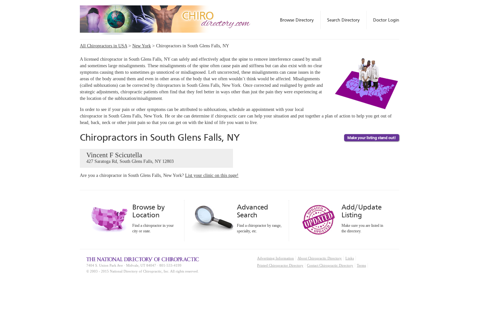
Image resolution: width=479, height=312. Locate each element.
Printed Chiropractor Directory (280, 265)
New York (141, 45)
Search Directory (343, 20)
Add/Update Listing (361, 211)
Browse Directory (297, 20)
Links (349, 258)
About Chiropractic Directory (320, 258)
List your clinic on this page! (212, 175)
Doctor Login (386, 20)
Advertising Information (275, 258)
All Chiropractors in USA (103, 45)
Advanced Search (252, 211)
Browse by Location (148, 211)
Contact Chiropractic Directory (330, 265)
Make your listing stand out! (371, 137)
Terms (361, 265)
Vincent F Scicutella (130, 157)
